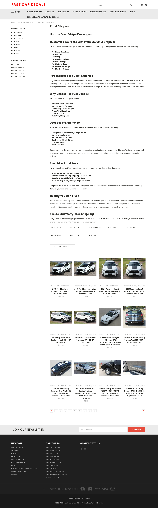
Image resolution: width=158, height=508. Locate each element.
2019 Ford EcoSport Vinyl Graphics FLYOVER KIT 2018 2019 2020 (85, 291)
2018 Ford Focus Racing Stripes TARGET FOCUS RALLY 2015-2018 (134, 340)
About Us (49, 12)
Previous (152, 501)
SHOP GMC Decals (52, 459)
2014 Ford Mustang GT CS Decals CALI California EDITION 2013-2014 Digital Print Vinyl (110, 341)
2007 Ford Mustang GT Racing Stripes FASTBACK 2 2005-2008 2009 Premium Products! (85, 393)
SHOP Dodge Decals (53, 450)
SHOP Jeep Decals (52, 466)
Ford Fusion (15, 44)
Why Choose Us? (34, 12)
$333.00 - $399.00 (18, 77)
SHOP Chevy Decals (53, 447)
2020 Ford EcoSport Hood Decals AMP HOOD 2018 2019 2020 (110, 291)
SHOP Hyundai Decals (53, 463)
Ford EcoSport (16, 32)
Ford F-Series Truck (18, 38)
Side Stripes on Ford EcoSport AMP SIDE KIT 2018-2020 (61, 340)
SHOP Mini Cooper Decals (55, 472)
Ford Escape (16, 35)
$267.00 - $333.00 (18, 74)
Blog (132, 12)
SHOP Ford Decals (52, 456)
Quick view (61, 264)
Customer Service (118, 12)
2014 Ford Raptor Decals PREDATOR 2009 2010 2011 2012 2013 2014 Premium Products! (110, 392)
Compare (60, 268)
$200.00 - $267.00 (18, 71)
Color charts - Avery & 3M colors (43, 17)
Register (22, 472)
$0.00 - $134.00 (16, 65)
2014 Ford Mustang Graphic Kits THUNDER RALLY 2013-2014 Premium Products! (61, 392)
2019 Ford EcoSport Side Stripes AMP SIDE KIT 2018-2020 (85, 340)
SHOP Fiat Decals (52, 453)
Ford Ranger (16, 50)
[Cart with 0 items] (146, 5)
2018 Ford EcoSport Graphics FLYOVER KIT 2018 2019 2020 (61, 291)
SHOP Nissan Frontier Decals (56, 475)
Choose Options (60, 273)
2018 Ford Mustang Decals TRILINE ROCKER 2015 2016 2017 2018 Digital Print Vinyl (134, 392)
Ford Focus (15, 41)
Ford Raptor (15, 53)
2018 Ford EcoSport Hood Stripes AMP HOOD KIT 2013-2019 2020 (134, 291)
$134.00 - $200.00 (17, 68)
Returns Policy (80, 12)
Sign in (14, 472)
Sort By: (54, 246)
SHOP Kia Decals (51, 469)
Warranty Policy (98, 12)
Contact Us (63, 12)
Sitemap (14, 475)
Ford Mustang (16, 47)
